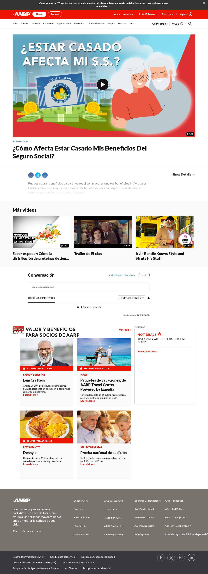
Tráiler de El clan (88, 253)
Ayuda (116, 14)
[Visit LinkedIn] (191, 557)
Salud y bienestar (34, 375)
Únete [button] (39, 14)
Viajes (84, 375)
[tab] (41, 298)
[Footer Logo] (37, 500)
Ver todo (124, 329)
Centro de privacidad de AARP (28, 556)
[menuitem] (15, 25)
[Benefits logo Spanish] (18, 332)
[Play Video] (103, 84)
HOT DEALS (147, 334)
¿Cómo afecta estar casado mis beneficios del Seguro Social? (80, 152)
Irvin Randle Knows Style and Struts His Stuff (160, 255)
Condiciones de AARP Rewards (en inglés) (34, 562)
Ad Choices (71, 568)
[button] (190, 24)
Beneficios (128, 14)
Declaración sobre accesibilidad (98, 556)
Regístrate (167, 14)
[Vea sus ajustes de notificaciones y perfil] (148, 298)
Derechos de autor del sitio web (78, 562)
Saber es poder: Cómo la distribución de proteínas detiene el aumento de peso (40, 258)
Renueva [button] (55, 14)
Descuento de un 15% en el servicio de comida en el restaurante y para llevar (42, 460)
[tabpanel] (173, 23)
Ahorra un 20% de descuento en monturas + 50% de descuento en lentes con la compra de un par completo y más (46, 388)
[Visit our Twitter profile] (171, 557)
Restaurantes (31, 447)
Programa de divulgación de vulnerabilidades (36, 568)
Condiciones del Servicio (63, 556)
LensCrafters (34, 380)
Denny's (29, 452)
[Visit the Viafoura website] (143, 315)
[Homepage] (22, 14)
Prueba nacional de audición (103, 452)
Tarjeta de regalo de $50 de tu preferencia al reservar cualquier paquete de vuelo (103, 396)
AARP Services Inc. (114, 526)
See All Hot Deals (147, 351)
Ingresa (184, 14)
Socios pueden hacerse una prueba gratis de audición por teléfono (102, 460)
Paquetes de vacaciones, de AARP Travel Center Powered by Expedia (103, 384)
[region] (89, 295)
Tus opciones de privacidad (97, 568)
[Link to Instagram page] (181, 557)
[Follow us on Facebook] (161, 557)
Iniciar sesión (115, 275)
